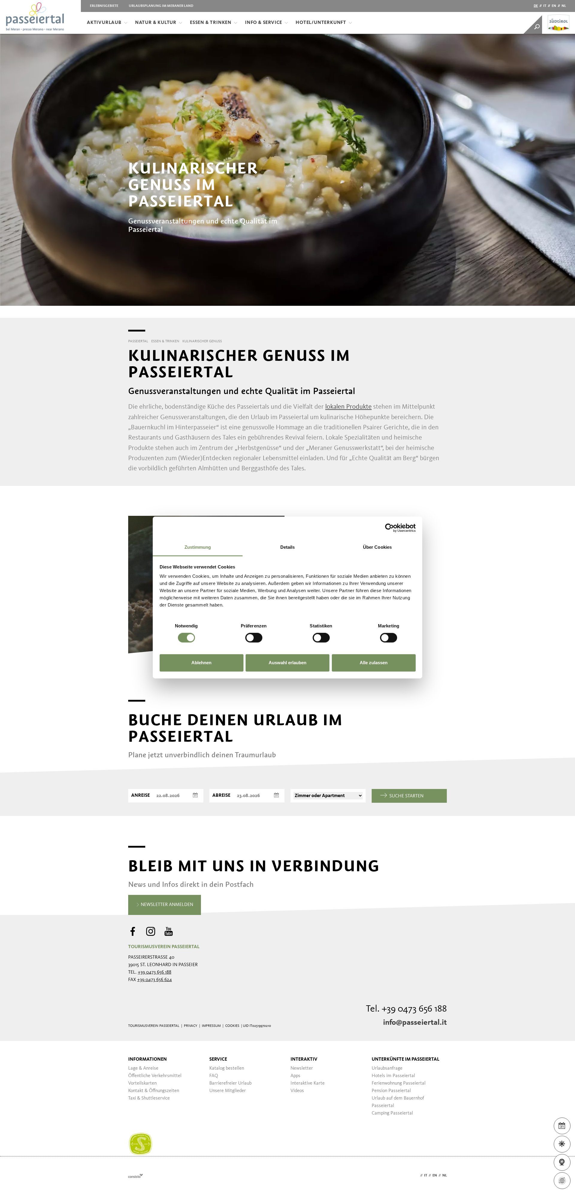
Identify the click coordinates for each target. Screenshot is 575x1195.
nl (564, 6)
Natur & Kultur (155, 22)
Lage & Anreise (143, 1068)
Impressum (211, 1026)
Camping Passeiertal (392, 1113)
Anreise (140, 795)
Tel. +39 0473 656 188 (406, 1009)
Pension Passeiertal (391, 1090)
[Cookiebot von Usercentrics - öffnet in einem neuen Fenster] (389, 527)
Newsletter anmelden (166, 904)
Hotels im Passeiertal (393, 1076)
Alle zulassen (374, 662)
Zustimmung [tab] (197, 547)
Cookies (232, 1026)
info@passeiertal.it (415, 1023)
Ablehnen (201, 662)
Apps (295, 1076)
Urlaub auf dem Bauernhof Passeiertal (398, 1102)
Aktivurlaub (104, 22)
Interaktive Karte (307, 1083)
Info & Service (263, 22)
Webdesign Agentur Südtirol (135, 1176)
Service (218, 1059)
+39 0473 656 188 (154, 972)
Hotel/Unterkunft (321, 22)
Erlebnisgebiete (104, 6)
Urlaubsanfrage (387, 1068)
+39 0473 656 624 (154, 979)
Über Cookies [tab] (377, 547)
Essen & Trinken (210, 22)
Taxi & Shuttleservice (149, 1098)
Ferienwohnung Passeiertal (399, 1083)
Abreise (221, 795)
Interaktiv (303, 1059)
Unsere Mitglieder (227, 1090)
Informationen (147, 1059)
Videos (297, 1090)
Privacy (190, 1026)
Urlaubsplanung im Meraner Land (161, 6)
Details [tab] (287, 547)
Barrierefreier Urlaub (230, 1083)
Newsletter (301, 1068)
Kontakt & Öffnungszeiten (153, 1090)
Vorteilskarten (142, 1083)
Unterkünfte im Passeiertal (405, 1059)
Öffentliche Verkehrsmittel (154, 1076)
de (536, 6)
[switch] (253, 638)
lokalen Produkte (348, 407)
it (544, 6)
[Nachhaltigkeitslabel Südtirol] (140, 1144)
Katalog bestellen (226, 1068)
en (554, 6)
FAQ (213, 1076)
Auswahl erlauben (287, 662)
